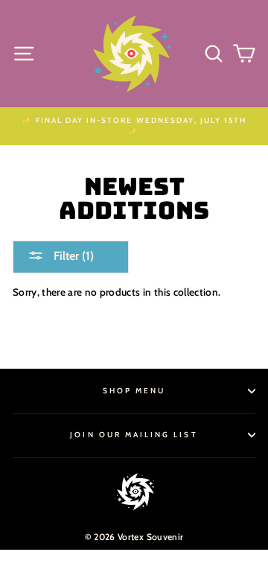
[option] (134, 126)
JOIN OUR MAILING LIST (133, 434)
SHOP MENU (134, 391)
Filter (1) (72, 256)
